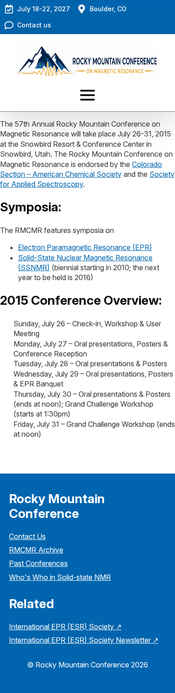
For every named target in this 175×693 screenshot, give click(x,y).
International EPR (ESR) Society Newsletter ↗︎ (83, 640)
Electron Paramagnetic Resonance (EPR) (85, 247)
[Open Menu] (87, 95)
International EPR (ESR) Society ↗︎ (65, 626)
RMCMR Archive (36, 549)
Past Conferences (38, 563)
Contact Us (27, 536)
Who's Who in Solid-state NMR (60, 577)
